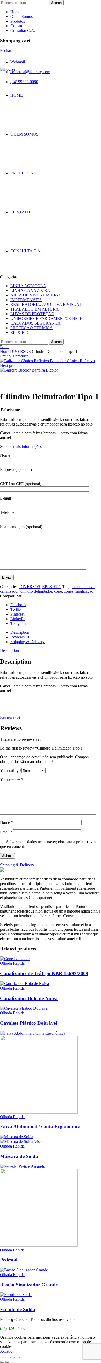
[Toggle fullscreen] (12, 1357)
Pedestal (8, 1260)
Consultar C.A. (22, 30)
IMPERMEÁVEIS (26, 300)
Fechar (5, 50)
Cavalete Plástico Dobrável (28, 1023)
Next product (10, 365)
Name (6, 822)
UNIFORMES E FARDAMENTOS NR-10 (46, 318)
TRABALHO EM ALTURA (34, 309)
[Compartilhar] (7, 1357)
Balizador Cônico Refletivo (72, 361)
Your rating (10, 770)
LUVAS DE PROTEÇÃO (32, 314)
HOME (16, 95)
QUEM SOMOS (24, 134)
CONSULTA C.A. (25, 251)
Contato (16, 26)
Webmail (17, 62)
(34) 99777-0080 (24, 81)
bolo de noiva (83, 586)
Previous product (14, 356)
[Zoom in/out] (18, 1357)
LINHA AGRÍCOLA (28, 286)
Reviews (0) (20, 637)
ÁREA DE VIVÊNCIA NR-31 (36, 295)
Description (19, 632)
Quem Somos (21, 16)
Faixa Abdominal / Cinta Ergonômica (40, 1126)
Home (15, 12)
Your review (11, 779)
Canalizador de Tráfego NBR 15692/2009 (44, 973)
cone (58, 591)
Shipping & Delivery (27, 641)
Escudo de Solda (17, 1309)
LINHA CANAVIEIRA (30, 290)
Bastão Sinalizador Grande (29, 1284)
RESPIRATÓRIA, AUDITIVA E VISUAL (46, 304)
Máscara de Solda (19, 1156)
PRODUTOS (21, 173)
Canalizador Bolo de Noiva (29, 998)
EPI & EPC (20, 332)
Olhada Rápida (12, 963)
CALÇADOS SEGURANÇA (35, 323)
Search (56, 3)
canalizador (9, 591)
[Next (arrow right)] (7, 1362)
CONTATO (20, 212)
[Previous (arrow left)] (2, 1362)
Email (6, 832)
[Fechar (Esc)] (2, 1357)
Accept (6, 1351)
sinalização (84, 591)
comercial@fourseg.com (30, 72)
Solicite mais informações (21, 446)
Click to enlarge (13, 383)
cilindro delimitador (36, 591)
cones (68, 591)
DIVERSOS (20, 351)
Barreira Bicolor (45, 370)
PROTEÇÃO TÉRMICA (31, 328)
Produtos (17, 21)
